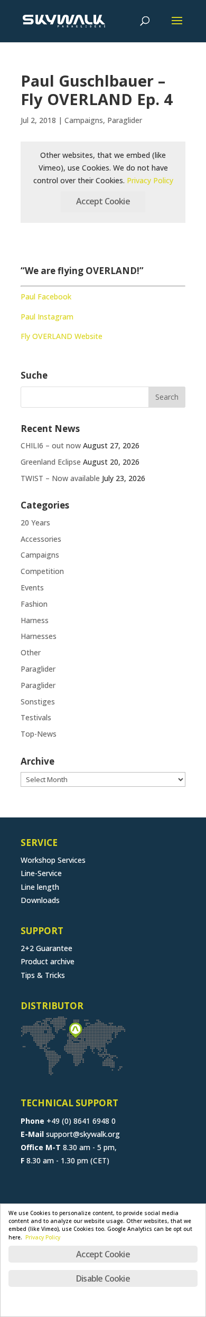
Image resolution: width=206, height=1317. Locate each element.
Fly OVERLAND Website (61, 336)
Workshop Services (53, 860)
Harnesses (39, 636)
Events (32, 587)
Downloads (40, 900)
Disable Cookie (103, 1278)
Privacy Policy (150, 180)
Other (31, 652)
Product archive (47, 961)
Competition (42, 571)
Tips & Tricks (43, 975)
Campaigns (83, 120)
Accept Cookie (103, 201)
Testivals (36, 717)
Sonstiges (38, 702)
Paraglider (124, 120)
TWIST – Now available (60, 478)
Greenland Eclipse (51, 462)
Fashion (34, 604)
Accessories (41, 539)
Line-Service (41, 873)
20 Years (35, 523)
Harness (35, 620)
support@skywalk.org (83, 1134)
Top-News (39, 734)
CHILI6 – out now (51, 445)
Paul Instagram (47, 317)
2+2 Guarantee (46, 948)
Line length (40, 887)
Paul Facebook (46, 296)
